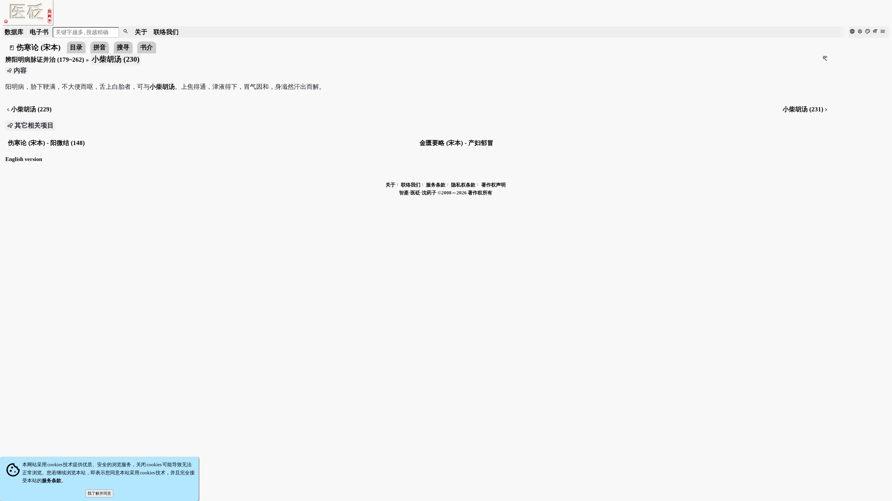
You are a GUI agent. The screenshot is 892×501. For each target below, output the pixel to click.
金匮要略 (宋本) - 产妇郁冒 (456, 142)
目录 (76, 47)
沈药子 (429, 193)
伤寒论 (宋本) (38, 47)
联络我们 (166, 32)
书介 (146, 47)
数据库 (14, 32)
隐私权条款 (463, 185)
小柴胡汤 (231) (806, 109)
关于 (141, 32)
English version (23, 159)
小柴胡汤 (162, 86)
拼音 (99, 47)
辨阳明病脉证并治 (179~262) (44, 59)
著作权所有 (480, 193)
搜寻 (123, 47)
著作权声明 (493, 185)
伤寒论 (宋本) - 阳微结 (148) (46, 142)
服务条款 (436, 185)
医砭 (415, 193)
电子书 (39, 32)
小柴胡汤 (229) (28, 109)
